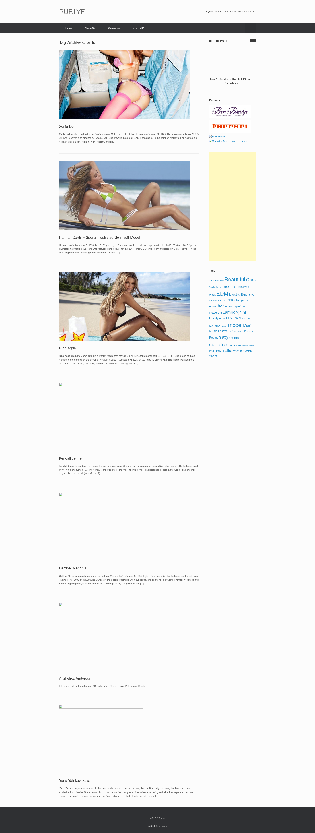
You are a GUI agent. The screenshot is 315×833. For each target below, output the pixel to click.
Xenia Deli (67, 126)
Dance (225, 286)
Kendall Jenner (71, 458)
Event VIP (138, 28)
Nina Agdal (68, 347)
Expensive (247, 294)
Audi (222, 280)
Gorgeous (241, 300)
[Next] (254, 40)
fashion (213, 300)
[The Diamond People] (230, 117)
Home (68, 28)
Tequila (245, 345)
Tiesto (251, 345)
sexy (224, 336)
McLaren (214, 326)
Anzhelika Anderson (75, 678)
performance (236, 331)
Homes (213, 306)
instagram (215, 312)
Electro (234, 294)
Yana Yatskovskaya (74, 780)
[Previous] (251, 40)
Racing (213, 337)
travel (220, 350)
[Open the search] (250, 28)
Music (247, 325)
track (212, 351)
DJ (233, 287)
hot (221, 306)
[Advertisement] (232, 206)
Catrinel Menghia (72, 568)
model (235, 324)
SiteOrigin (155, 825)
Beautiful (235, 279)
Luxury (232, 318)
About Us (90, 28)
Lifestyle (215, 318)
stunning (234, 337)
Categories (114, 28)
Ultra (228, 350)
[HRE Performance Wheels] (217, 136)
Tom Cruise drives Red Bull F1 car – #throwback (231, 81)
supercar (219, 344)
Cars (251, 279)
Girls (230, 300)
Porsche (249, 331)
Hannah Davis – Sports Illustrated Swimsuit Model (99, 237)
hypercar (239, 306)
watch (248, 351)
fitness (222, 300)
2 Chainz (214, 280)
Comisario (213, 287)
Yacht (213, 355)
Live (223, 318)
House (228, 306)
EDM (222, 293)
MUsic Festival (218, 331)
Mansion (244, 318)
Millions (224, 326)
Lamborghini (234, 312)
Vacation (238, 351)
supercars (235, 345)
